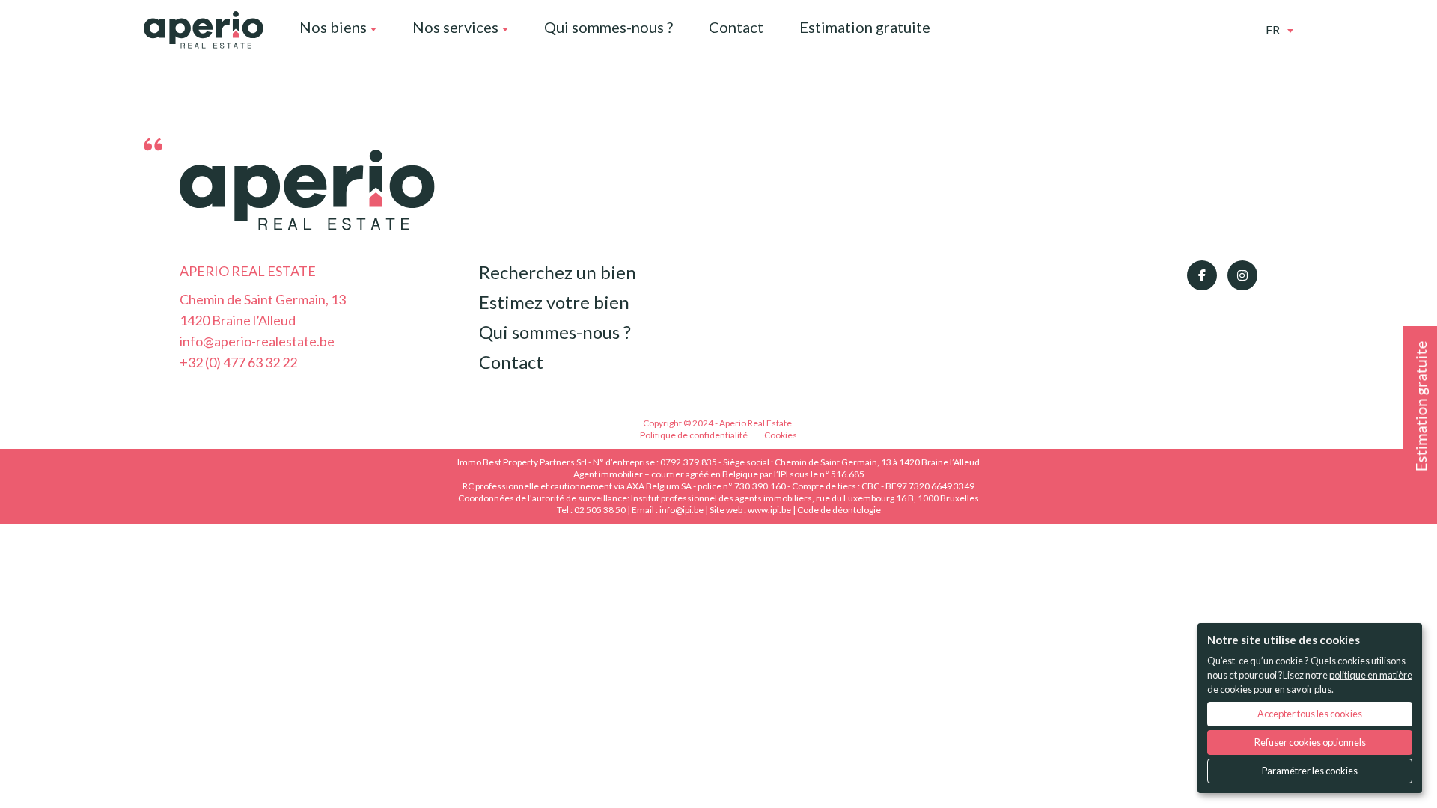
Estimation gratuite (864, 27)
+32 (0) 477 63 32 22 (238, 362)
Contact (736, 27)
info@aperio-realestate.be (257, 341)
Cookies (780, 435)
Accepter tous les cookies (1309, 714)
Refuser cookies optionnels (1310, 742)
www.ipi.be (769, 509)
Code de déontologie (839, 509)
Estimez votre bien (554, 302)
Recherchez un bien (557, 272)
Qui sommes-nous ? (608, 27)
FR (1273, 29)
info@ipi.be (681, 509)
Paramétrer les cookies (1310, 771)
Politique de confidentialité (694, 435)
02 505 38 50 (600, 509)
